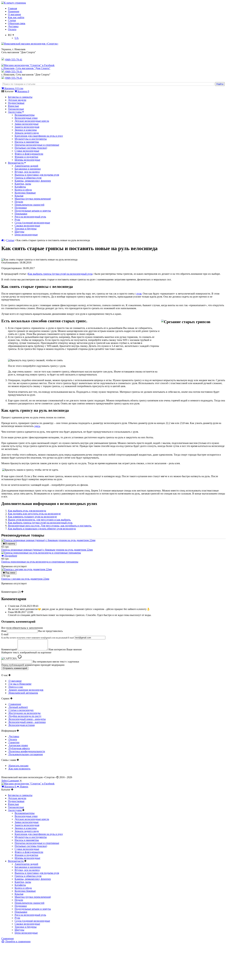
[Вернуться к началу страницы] (13, 2)
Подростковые (16, 103)
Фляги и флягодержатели (29, 153)
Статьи (12, 20)
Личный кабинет (18, 707)
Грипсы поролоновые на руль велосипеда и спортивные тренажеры (39, 561)
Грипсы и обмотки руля (28, 177)
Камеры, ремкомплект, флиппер (33, 180)
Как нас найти (16, 17)
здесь (37, 426)
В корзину (10, 543)
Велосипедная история (21, 725)
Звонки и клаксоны (26, 129)
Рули (17, 219)
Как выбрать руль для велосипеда (27, 510)
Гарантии (13, 742)
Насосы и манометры (27, 141)
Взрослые (13, 106)
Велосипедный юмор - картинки (27, 722)
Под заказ (10, 572)
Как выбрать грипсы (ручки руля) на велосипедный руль (60, 273)
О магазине (14, 14)
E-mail (37, 636)
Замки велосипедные (27, 123)
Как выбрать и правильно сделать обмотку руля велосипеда (42, 528)
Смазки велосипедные (27, 225)
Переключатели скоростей (29, 204)
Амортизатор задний (26, 165)
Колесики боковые (25, 192)
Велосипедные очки (26, 118)
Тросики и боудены (26, 228)
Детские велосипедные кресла (32, 121)
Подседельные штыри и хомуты (33, 210)
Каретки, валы (23, 183)
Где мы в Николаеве (19, 683)
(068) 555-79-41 (13, 71)
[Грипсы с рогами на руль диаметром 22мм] (26, 569)
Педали (19, 201)
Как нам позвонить (19, 768)
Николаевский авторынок (23, 692)
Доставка (13, 26)
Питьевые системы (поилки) (31, 147)
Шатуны (19, 231)
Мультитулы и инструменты (31, 138)
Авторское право (18, 745)
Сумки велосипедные (27, 150)
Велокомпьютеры (25, 115)
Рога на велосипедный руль (30, 216)
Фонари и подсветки (26, 156)
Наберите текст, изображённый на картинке (26, 652)
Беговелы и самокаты (20, 97)
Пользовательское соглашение (25, 754)
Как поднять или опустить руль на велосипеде (34, 513)
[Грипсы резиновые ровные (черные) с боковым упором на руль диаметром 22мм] (48, 540)
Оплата (12, 29)
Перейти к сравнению (18, 941)
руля (138, 293)
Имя (3, 631)
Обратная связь (16, 23)
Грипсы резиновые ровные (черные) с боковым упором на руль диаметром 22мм (47, 549)
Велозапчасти (16, 162)
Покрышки (21, 213)
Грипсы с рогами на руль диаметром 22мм (25, 578)
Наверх (24, 786)
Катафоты (20, 186)
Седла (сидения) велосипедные (32, 222)
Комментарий (9, 649)
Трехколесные (16, 109)
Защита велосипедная (27, 126)
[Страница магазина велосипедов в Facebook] (28, 65)
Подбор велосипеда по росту (24, 716)
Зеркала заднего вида (27, 132)
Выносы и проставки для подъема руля (37, 174)
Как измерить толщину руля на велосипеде (32, 516)
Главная (12, 8)
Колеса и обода (23, 189)
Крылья (19, 195)
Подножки (21, 207)
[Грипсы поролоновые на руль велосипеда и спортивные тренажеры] (41, 552)
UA (17, 38)
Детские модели (17, 100)
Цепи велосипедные (26, 234)
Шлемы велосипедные (27, 159)
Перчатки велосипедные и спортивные (37, 144)
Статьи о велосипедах (21, 710)
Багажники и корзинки (28, 168)
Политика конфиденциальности (26, 751)
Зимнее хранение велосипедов (25, 689)
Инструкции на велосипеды (24, 713)
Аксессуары (15, 112)
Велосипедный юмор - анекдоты (27, 719)
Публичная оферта (19, 748)
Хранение (13, 11)
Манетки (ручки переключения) (33, 198)
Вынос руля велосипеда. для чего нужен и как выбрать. (39, 519)
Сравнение (14, 704)
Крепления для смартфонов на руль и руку (39, 135)
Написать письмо (18, 765)
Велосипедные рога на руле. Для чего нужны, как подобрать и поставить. (50, 525)
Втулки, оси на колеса (27, 171)
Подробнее (10, 555)
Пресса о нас (15, 686)
